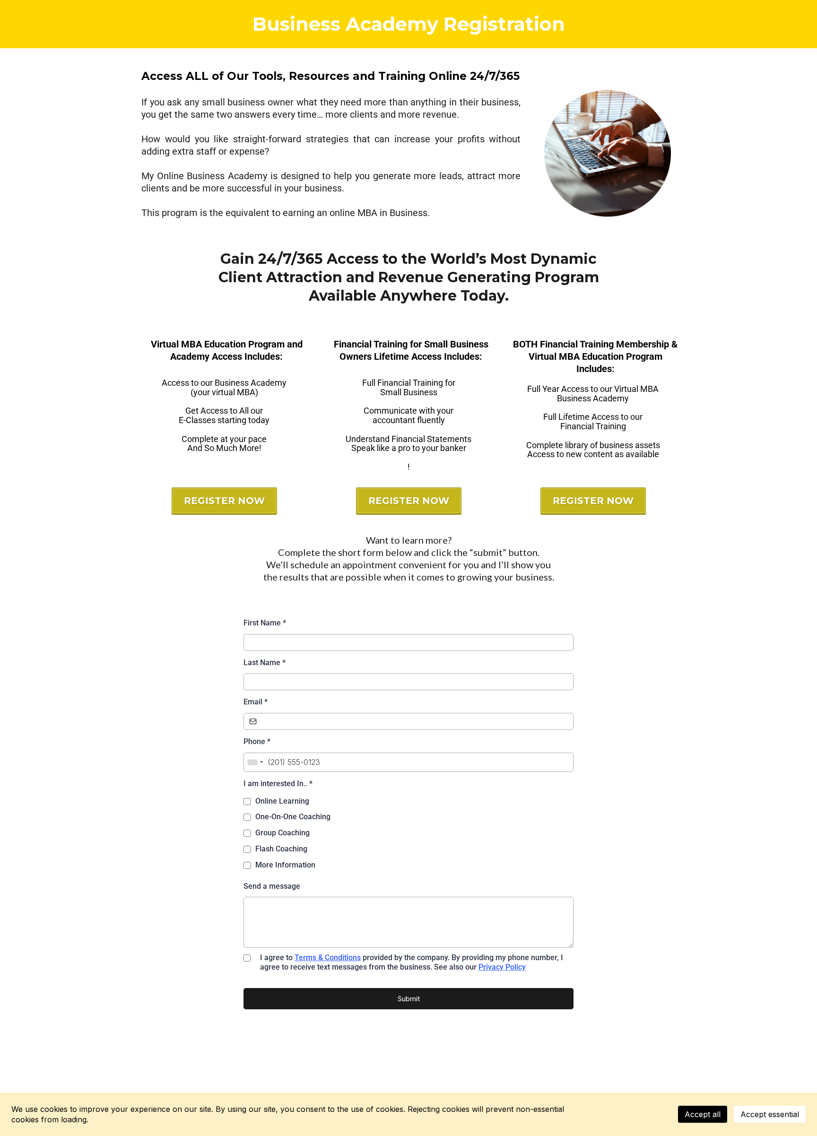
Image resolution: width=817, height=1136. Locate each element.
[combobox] (255, 762)
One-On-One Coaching (292, 816)
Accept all (703, 1114)
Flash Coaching (281, 848)
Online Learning (282, 801)
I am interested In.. (278, 783)
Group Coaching (282, 832)
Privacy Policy (502, 967)
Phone (256, 741)
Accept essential (769, 1114)
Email (255, 701)
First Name (264, 622)
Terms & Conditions (328, 957)
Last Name (264, 662)
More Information (285, 864)
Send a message (271, 886)
